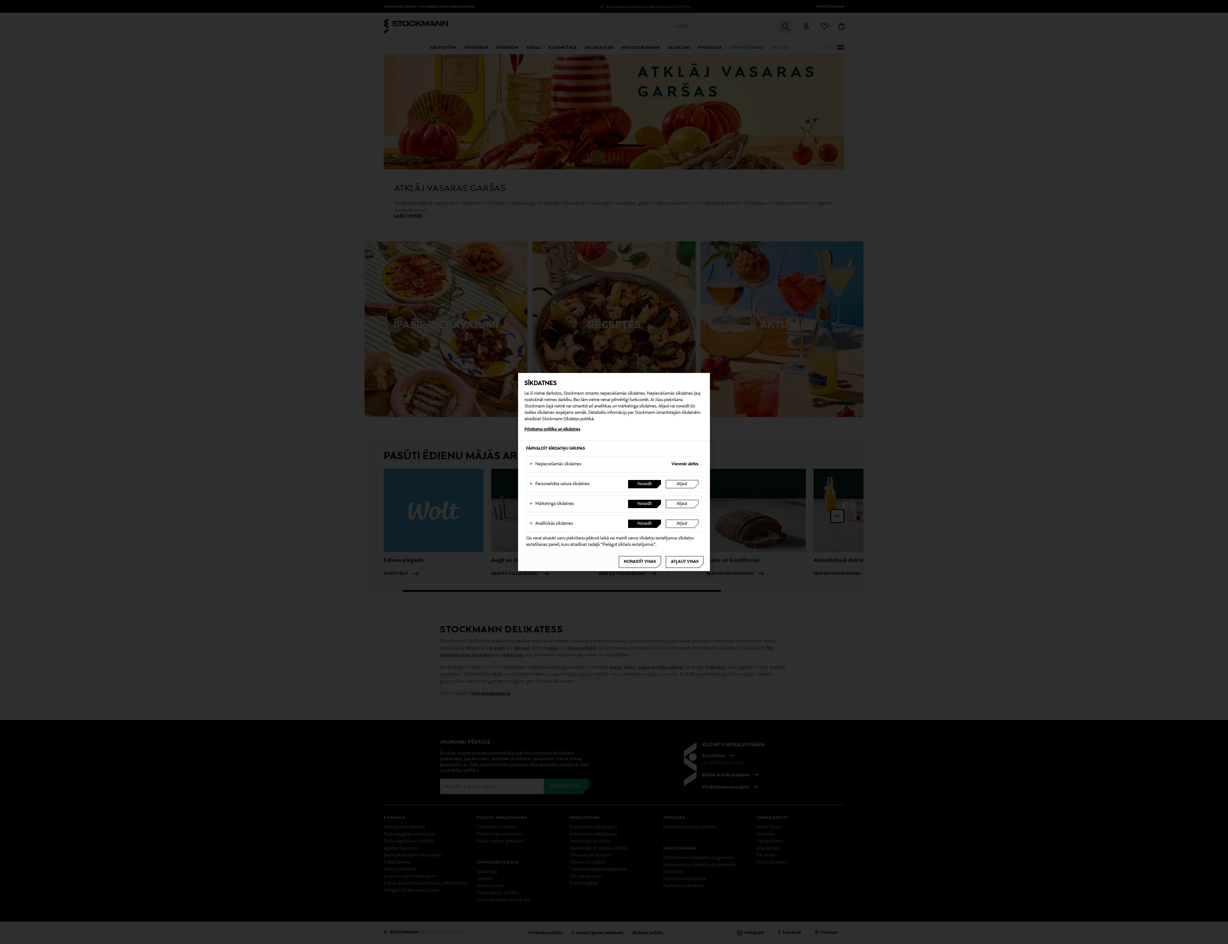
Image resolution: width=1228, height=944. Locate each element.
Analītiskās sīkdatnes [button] (551, 524)
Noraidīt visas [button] (640, 562)
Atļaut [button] (682, 484)
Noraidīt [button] (644, 484)
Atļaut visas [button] (684, 562)
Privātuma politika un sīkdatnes (552, 429)
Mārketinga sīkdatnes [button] (552, 504)
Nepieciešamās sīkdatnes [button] (555, 464)
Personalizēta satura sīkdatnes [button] (560, 484)
